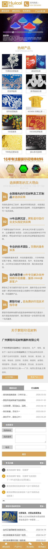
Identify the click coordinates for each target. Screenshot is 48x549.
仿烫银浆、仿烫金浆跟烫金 (30, 513)
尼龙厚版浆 (12, 91)
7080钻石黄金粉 (12, 152)
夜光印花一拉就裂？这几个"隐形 (20, 500)
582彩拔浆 (12, 132)
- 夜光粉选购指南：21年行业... (14, 395)
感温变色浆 (36, 71)
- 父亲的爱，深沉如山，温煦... (14, 406)
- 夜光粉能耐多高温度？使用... (14, 535)
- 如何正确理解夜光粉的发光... (14, 530)
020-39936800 (35, 5)
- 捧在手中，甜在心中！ (12, 417)
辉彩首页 (5, 11)
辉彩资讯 (16, 11)
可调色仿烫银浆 (12, 71)
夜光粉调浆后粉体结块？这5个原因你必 (23, 484)
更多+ (42, 463)
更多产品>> (35, 377)
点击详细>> (10, 377)
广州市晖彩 (6, 348)
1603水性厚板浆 (36, 132)
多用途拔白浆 (36, 91)
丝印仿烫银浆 (12, 112)
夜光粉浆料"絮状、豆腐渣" (18, 468)
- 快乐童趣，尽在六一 (11, 411)
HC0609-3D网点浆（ (36, 112)
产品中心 (18, 547)
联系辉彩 (26, 11)
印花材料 (15, 348)
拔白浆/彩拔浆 (36, 152)
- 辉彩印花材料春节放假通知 (14, 400)
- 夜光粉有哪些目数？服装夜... (14, 540)
